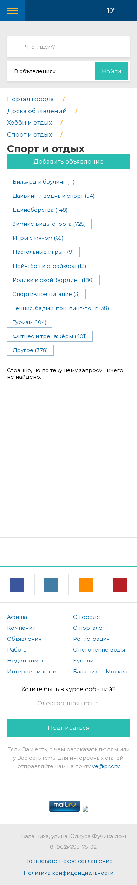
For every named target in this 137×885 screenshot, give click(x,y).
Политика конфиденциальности (68, 873)
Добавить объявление (68, 161)
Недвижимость (28, 660)
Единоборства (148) (40, 209)
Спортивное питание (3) (46, 294)
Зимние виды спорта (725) (49, 223)
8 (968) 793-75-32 (73, 847)
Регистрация (91, 638)
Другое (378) (30, 350)
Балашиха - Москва (100, 671)
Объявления (24, 638)
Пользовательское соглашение (68, 861)
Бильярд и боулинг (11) (44, 181)
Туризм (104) (30, 322)
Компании (21, 628)
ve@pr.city (106, 766)
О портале (87, 628)
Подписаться (69, 727)
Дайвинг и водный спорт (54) (54, 195)
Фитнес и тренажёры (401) (50, 336)
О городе (86, 617)
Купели (83, 660)
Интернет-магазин (33, 671)
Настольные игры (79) (43, 252)
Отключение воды (99, 649)
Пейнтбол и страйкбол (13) (49, 266)
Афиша (17, 617)
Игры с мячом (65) (38, 238)
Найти (112, 71)
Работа (17, 649)
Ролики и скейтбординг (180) (53, 280)
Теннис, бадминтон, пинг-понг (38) (61, 308)
